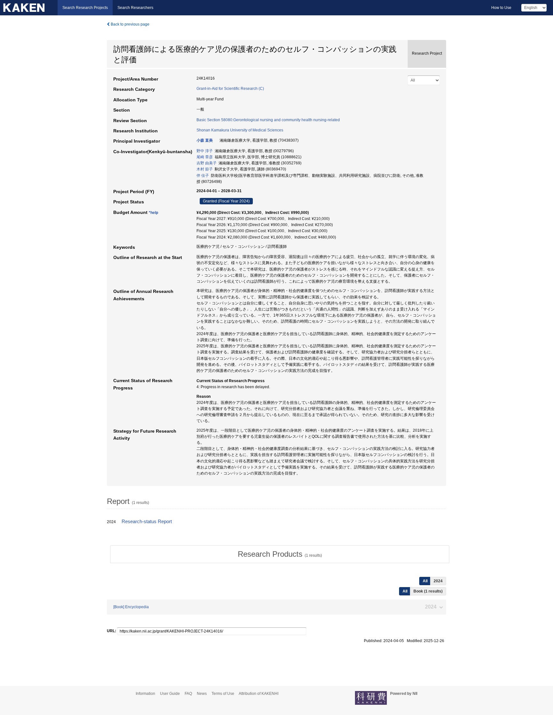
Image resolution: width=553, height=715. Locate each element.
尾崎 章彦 (204, 157)
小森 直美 (204, 140)
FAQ (188, 693)
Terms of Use (223, 693)
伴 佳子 (202, 175)
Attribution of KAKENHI (258, 693)
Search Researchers (135, 7)
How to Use (501, 7)
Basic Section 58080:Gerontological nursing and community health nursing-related (268, 120)
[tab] (279, 554)
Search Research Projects (85, 7)
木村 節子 (204, 169)
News (202, 693)
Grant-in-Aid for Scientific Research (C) (230, 88)
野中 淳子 (204, 151)
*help (153, 212)
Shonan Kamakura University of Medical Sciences (239, 130)
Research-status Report (147, 521)
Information (145, 693)
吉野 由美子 (206, 163)
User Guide (170, 693)
